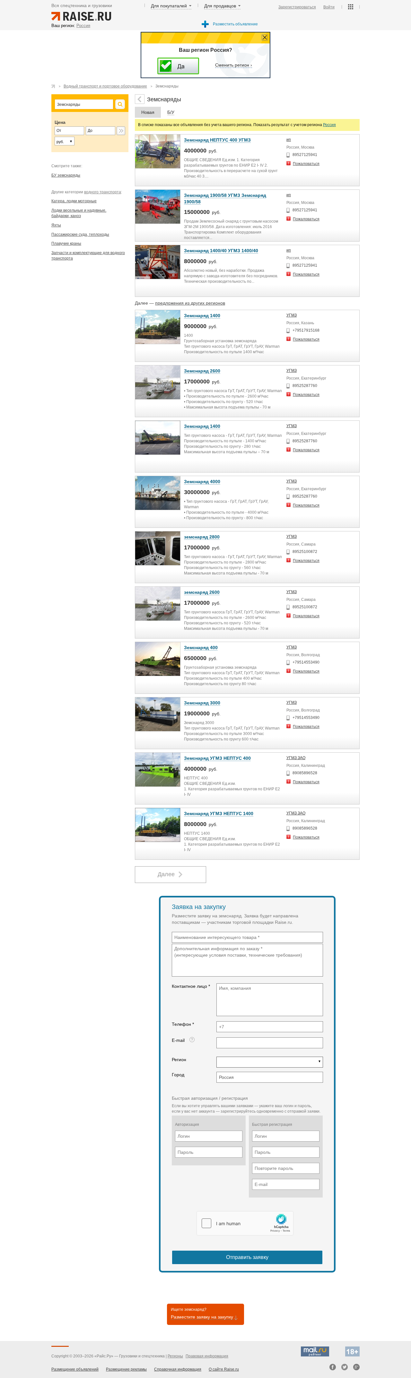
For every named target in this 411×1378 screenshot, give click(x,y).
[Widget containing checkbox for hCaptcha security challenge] (245, 1223)
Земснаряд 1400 (202, 315)
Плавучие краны (66, 243)
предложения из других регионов (190, 303)
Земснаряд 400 (201, 647)
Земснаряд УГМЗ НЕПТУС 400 (217, 758)
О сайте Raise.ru (224, 1369)
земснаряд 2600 (202, 592)
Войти (329, 7)
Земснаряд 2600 (202, 370)
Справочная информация (177, 1369)
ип (288, 139)
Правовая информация (207, 1356)
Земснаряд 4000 (202, 481)
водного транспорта (102, 192)
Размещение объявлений (75, 1369)
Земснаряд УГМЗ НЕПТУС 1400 (218, 813)
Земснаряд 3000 (202, 702)
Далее (166, 874)
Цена (60, 122)
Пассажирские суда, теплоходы (80, 234)
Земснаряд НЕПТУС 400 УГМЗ (217, 139)
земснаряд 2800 (202, 536)
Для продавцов (220, 5)
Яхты (56, 225)
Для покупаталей (169, 5)
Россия (329, 125)
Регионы (175, 1356)
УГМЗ (291, 315)
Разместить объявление (235, 24)
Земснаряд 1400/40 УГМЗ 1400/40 (221, 250)
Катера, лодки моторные (74, 201)
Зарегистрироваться (297, 7)
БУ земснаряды (65, 175)
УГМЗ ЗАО (295, 758)
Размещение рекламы (126, 1369)
